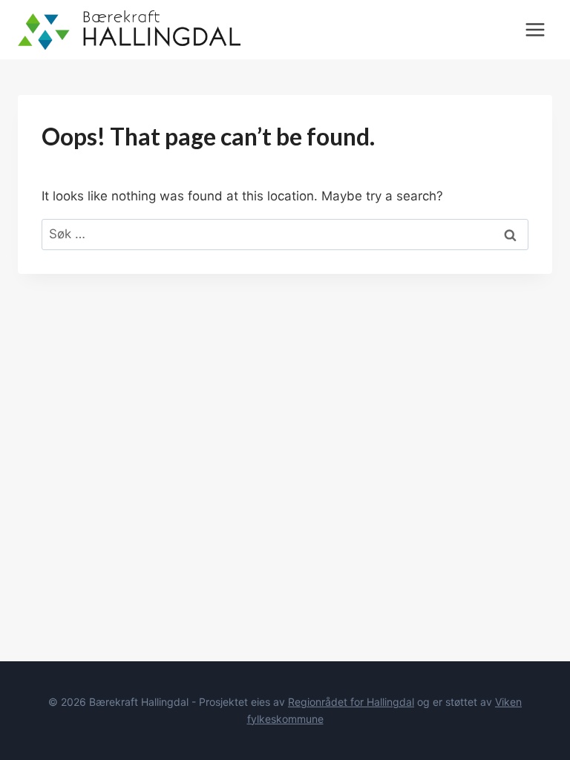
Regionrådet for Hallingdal (351, 701)
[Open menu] (534, 29)
